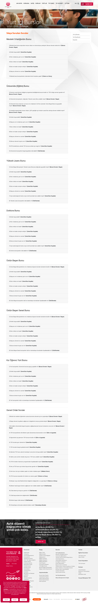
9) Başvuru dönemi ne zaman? (22, 136)
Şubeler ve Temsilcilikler (84, 571)
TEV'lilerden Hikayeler (29, 580)
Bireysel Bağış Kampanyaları (45, 567)
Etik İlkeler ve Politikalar (29, 573)
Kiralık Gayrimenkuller (44, 579)
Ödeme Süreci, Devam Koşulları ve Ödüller (65, 566)
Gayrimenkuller (43, 572)
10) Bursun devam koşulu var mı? (23, 141)
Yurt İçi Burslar (76, 34)
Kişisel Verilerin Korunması (66, 599)
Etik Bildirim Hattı (82, 574)
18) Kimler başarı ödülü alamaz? (21, 500)
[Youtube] (19, 578)
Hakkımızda (26, 552)
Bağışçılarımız (42, 557)
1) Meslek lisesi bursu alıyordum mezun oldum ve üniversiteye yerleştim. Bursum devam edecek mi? (37, 46)
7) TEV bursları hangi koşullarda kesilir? (24, 447)
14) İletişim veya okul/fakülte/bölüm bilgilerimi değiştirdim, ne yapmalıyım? (33, 481)
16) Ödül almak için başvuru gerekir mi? (23, 490)
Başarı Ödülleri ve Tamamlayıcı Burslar (64, 567)
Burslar (16, 26)
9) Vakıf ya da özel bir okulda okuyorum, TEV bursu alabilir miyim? (31, 456)
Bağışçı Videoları (43, 558)
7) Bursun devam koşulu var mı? (23, 295)
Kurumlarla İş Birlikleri (44, 564)
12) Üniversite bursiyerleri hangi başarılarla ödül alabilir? (27, 151)
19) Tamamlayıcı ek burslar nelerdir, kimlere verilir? (27, 505)
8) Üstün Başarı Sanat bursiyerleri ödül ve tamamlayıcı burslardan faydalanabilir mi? (34, 350)
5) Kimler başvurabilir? (20, 117)
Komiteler (26, 572)
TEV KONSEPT (59, 3)
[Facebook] (10, 578)
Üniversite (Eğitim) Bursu (61, 555)
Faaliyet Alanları (27, 561)
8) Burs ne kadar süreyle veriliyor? (23, 131)
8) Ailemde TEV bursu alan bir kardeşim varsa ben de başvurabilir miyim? (33, 452)
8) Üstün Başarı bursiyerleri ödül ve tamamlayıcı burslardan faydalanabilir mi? (32, 300)
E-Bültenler (26, 579)
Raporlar (26, 576)
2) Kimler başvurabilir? (20, 52)
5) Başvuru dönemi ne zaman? (22, 236)
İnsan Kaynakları (83, 560)
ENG (76, 3)
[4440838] (36, 599)
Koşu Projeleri (42, 563)
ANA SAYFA (19, 3)
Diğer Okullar (81, 557)
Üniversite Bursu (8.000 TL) (47, 530)
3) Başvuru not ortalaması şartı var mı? (24, 276)
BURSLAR (38, 3)
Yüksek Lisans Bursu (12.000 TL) (49, 532)
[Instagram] (16, 578)
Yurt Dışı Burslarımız (60, 575)
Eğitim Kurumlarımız (28, 586)
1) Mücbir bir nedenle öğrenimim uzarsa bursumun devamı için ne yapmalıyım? (35, 416)
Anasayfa (46, 599)
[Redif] (78, 599)
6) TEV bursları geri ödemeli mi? (23, 442)
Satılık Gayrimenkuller (44, 578)
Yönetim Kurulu (27, 566)
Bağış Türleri (42, 552)
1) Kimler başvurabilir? (20, 217)
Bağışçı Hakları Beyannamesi (45, 569)
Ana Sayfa (10, 26)
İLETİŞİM (67, 3)
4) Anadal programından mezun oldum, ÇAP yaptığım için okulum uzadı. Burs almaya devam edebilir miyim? (37, 111)
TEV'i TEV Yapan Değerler (30, 560)
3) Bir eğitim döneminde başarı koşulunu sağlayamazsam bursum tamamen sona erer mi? (37, 427)
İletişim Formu (9, 566)
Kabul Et (6, 599)
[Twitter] (13, 578)
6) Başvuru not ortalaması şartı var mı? (24, 122)
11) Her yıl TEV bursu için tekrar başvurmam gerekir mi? (29, 466)
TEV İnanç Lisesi (82, 555)
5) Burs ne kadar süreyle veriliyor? (23, 66)
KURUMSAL (26, 3)
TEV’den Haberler (28, 578)
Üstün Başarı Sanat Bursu (61, 560)
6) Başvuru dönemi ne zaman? (22, 71)
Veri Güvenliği (57, 599)
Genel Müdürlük (82, 569)
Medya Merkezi (27, 582)
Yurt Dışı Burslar (76, 37)
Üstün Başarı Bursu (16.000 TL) (49, 535)
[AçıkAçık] (84, 599)
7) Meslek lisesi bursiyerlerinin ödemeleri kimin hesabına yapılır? (30, 76)
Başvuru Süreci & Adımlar (61, 564)
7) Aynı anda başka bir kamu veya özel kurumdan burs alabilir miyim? (32, 196)
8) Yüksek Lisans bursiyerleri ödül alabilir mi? (24, 200)
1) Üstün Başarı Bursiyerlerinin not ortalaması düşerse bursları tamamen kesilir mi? (36, 266)
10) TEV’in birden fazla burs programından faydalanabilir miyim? (31, 461)
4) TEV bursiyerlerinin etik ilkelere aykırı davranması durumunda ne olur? (32, 432)
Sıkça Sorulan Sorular (60, 572)
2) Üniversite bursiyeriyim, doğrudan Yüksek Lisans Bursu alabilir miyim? (34, 99)
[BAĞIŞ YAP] (87, 4)
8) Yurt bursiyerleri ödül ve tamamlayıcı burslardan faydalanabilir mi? (30, 400)
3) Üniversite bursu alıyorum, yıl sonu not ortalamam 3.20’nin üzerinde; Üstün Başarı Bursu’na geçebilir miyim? (35, 104)
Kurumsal (26, 549)
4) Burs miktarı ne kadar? (21, 61)
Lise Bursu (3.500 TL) (45, 527)
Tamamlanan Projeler (44, 576)
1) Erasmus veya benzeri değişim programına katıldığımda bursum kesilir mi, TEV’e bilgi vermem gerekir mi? (37, 93)
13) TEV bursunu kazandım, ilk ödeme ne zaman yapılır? (28, 476)
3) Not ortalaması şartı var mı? (22, 57)
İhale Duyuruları (27, 585)
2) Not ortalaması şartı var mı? (22, 221)
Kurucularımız (27, 557)
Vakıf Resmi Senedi (28, 558)
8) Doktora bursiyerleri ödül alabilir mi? (22, 250)
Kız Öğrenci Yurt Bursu (61, 561)
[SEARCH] (78, 3)
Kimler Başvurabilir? (60, 563)
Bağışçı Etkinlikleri (43, 561)
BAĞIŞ (32, 3)
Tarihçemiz (26, 554)
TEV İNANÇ (51, 3)
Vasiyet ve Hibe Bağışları (44, 555)
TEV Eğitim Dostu (43, 566)
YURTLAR (44, 3)
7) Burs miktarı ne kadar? (21, 126)
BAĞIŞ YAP (40, 541)
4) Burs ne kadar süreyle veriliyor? (23, 231)
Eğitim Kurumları (83, 552)
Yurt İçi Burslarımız (60, 552)
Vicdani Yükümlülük (60, 570)
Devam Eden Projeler (44, 575)
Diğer (39, 537)
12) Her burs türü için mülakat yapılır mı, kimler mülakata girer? (29, 471)
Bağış (40, 549)
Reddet (15, 599)
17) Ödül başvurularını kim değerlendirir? (23, 495)
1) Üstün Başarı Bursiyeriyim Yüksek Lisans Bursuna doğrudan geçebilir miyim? (35, 167)
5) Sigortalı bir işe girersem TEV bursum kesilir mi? (27, 437)
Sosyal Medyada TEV (84, 578)
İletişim (80, 567)
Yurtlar (80, 549)
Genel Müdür (27, 569)
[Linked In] (8, 578)
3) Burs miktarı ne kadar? (21, 226)
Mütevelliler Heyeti (28, 564)
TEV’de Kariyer (81, 563)
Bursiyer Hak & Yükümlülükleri (62, 569)
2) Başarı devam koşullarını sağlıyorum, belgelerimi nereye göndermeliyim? (34, 421)
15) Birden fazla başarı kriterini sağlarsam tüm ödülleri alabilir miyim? (30, 485)
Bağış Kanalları (42, 554)
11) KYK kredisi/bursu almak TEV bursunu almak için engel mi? (30, 146)
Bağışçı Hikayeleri (43, 560)
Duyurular (75, 39)
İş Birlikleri (26, 575)
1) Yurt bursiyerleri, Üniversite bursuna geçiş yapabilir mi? (30, 366)
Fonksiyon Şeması (28, 563)
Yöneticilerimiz (27, 570)
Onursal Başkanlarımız (29, 555)
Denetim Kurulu (27, 567)
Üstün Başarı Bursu (60, 558)
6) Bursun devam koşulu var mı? (23, 241)
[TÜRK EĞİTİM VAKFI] (8, 5)
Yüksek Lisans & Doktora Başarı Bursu (64, 557)
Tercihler (23, 599)
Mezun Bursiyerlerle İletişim (62, 577)
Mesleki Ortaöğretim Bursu (62, 554)
